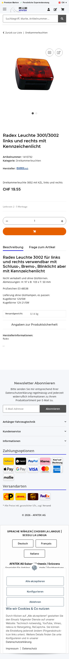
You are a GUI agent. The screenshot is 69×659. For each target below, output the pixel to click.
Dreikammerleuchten (28, 160)
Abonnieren (53, 408)
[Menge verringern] (7, 221)
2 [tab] (36, 113)
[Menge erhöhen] (62, 221)
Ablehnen (35, 601)
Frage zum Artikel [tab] (42, 247)
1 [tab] (33, 113)
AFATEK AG (39, 515)
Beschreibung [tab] (13, 247)
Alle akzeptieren (35, 581)
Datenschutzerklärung (18, 641)
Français (46, 543)
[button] (48, 9)
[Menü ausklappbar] (4, 7)
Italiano (34, 553)
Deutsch (23, 543)
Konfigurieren (35, 591)
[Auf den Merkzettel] (59, 52)
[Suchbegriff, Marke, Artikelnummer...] (62, 18)
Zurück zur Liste (13, 32)
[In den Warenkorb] (5, 44)
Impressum (12, 648)
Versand (47, 505)
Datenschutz (29, 648)
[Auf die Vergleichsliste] (49, 52)
